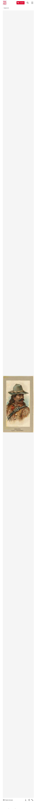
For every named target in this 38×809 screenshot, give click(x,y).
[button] (18, 404)
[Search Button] (27, 2)
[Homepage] (5, 3)
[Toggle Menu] (32, 2)
